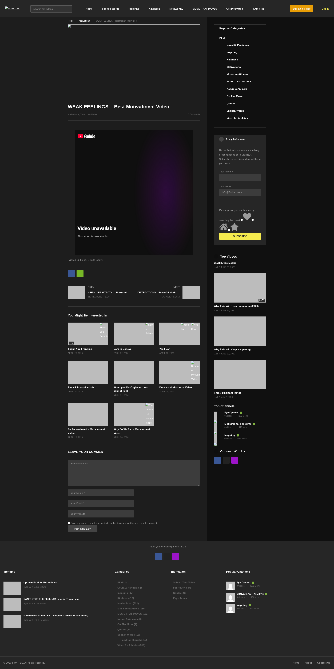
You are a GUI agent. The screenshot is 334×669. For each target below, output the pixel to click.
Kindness (154, 8)
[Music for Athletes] (222, 75)
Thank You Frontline (80, 348)
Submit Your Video (184, 582)
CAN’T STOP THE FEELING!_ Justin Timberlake (51, 599)
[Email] (226, 460)
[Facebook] (217, 460)
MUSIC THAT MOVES (205, 8)
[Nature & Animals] (222, 90)
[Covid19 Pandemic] (222, 46)
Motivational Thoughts (238, 423)
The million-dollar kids (81, 387)
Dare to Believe (123, 348)
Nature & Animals (237, 88)
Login (325, 8)
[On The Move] (222, 97)
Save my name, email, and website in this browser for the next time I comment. (114, 523)
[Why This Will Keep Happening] (240, 331)
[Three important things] (240, 374)
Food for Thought (131, 640)
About (308, 662)
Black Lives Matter (225, 262)
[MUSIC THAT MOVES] (222, 83)
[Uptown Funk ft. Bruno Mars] (12, 588)
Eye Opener (231, 412)
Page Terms (180, 598)
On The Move (234, 96)
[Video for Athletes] (222, 119)
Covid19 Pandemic (238, 45)
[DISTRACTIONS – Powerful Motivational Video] (168, 292)
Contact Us (179, 592)
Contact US (324, 662)
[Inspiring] (222, 53)
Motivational (84, 21)
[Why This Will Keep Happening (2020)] (240, 288)
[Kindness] (222, 61)
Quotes (231, 103)
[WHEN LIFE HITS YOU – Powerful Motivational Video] (99, 292)
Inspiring (134, 8)
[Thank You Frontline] (88, 334)
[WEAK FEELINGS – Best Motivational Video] (134, 334)
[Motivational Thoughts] (218, 427)
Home (89, 8)
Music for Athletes (237, 74)
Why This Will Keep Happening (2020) (236, 306)
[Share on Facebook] (71, 273)
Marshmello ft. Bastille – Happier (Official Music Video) (55, 615)
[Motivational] (222, 68)
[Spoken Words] (222, 112)
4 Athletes (258, 8)
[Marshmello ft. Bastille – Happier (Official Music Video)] (12, 621)
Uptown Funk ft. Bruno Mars (40, 582)
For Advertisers (182, 587)
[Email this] (80, 273)
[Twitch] (234, 460)
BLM (222, 38)
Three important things (227, 392)
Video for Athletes (88, 114)
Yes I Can (164, 348)
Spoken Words (110, 8)
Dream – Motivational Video (175, 387)
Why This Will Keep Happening (232, 349)
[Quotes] (222, 105)
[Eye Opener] (218, 416)
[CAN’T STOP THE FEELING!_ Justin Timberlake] (12, 604)
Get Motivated (234, 8)
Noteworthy (176, 8)
